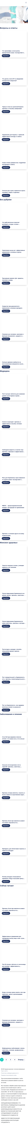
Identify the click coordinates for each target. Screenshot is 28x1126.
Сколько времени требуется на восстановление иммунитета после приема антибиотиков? (12, 364)
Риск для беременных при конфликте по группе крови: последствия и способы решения (13, 479)
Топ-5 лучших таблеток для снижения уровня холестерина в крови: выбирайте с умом (13, 395)
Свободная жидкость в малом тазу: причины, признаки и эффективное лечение (13, 451)
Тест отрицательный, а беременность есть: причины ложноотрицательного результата (13, 679)
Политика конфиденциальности (9, 1073)
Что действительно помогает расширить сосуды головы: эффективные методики (10, 224)
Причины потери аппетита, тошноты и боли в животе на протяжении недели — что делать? (13, 794)
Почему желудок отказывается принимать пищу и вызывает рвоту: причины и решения (13, 878)
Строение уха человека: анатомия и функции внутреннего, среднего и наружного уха (12, 336)
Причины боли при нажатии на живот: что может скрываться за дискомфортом (13, 822)
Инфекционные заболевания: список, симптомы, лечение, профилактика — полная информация (13, 1050)
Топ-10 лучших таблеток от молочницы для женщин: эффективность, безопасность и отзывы (14, 966)
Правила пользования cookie (9, 1075)
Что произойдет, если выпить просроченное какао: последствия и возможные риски (13, 52)
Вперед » (21, 1060)
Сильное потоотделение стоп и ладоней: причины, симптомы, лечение (11, 766)
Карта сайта (4, 1071)
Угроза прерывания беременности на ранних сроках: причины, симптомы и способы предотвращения (13, 595)
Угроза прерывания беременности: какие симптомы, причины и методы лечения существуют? (13, 623)
